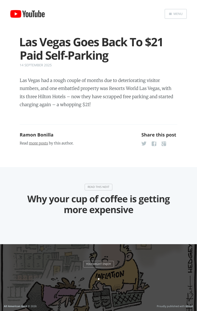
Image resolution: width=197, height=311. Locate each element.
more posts (38, 143)
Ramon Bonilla (37, 135)
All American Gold (15, 306)
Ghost (189, 306)
